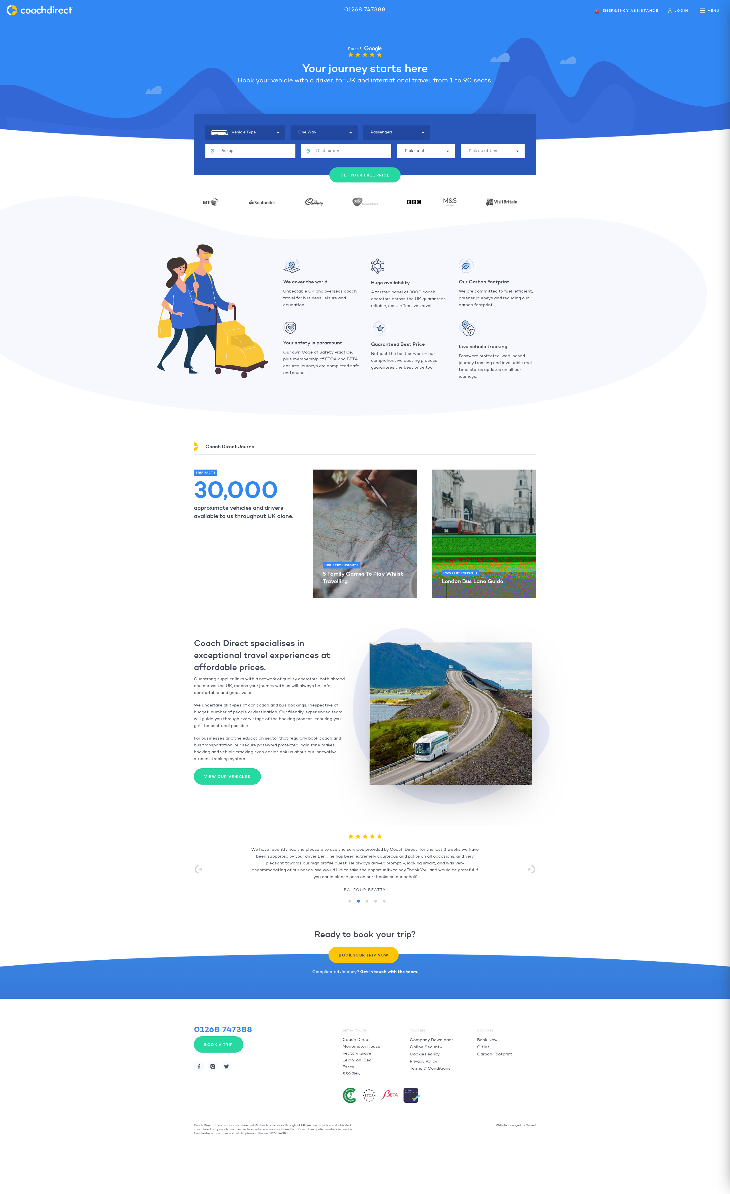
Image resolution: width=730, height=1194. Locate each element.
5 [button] (382, 900)
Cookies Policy (425, 1054)
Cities (483, 1047)
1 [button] (348, 900)
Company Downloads (432, 1040)
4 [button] (373, 900)
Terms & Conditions (430, 1069)
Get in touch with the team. (389, 972)
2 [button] (356, 900)
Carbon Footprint (494, 1054)
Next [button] (532, 869)
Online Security (426, 1047)
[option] (365, 865)
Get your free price (365, 175)
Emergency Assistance (630, 10)
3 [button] (365, 900)
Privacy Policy (423, 1061)
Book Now (487, 1040)
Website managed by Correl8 (516, 1125)
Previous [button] (198, 869)
